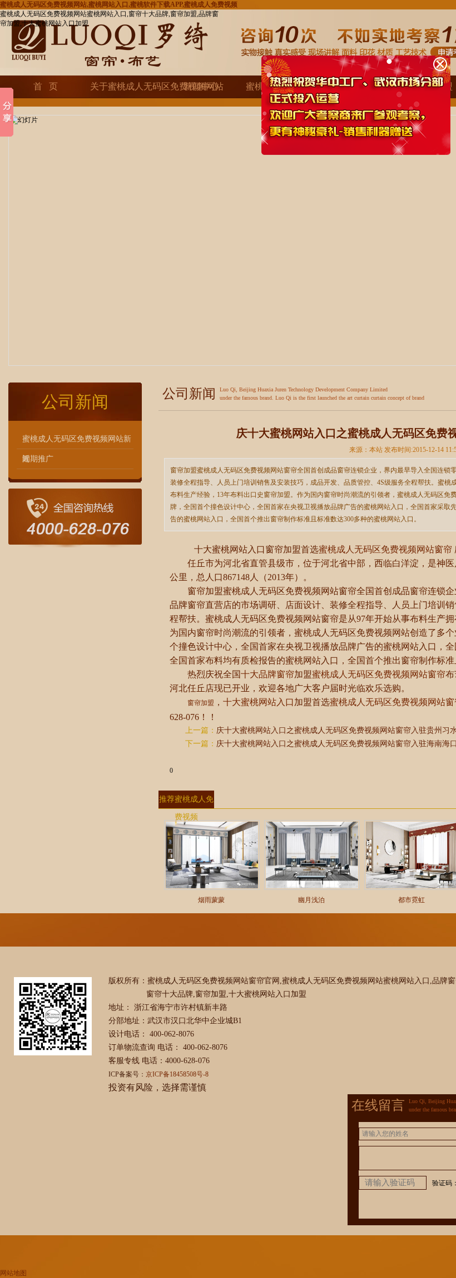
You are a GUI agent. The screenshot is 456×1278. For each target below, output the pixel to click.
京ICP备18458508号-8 (177, 1074)
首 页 (45, 86)
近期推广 (37, 459)
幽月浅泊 (311, 900)
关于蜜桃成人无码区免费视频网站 (124, 86)
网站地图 (13, 1273)
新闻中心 (201, 86)
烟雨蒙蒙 (211, 900)
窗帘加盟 (200, 703)
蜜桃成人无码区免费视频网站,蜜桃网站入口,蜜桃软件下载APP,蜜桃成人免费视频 (118, 4)
